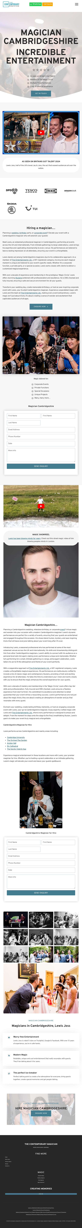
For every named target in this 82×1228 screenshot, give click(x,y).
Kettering (18, 1212)
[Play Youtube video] (41, 132)
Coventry (34, 1210)
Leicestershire (23, 1212)
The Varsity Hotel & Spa (16, 749)
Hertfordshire (47, 1210)
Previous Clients (8, 1161)
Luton (30, 1212)
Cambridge (49, 1208)
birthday (22, 233)
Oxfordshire (64, 1212)
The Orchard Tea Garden (17, 740)
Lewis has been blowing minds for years (24, 538)
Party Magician (41, 1180)
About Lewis (7, 1159)
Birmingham (40, 1208)
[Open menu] (76, 4)
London (27, 1212)
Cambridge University (16, 737)
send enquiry (41, 466)
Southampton (50, 1214)
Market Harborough (36, 1212)
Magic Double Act (41, 1182)
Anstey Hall (11, 743)
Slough (45, 1214)
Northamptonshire (53, 1212)
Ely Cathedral (12, 746)
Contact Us (7, 1166)
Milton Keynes (43, 1212)
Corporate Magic (41, 1175)
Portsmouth (34, 1214)
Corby (53, 1208)
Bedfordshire (35, 1208)
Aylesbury (30, 1208)
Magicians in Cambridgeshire (32, 1026)
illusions (18, 278)
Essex (43, 1210)
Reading (38, 1214)
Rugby (42, 1214)
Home (6, 1157)
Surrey (55, 1214)
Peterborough (28, 1214)
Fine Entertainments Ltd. (22, 260)
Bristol (45, 1208)
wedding (15, 233)
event (62, 630)
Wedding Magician (41, 1178)
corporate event (40, 233)
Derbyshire (39, 1210)
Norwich (59, 1212)
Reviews (6, 1163)
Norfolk (47, 1212)
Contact (27, 1103)
